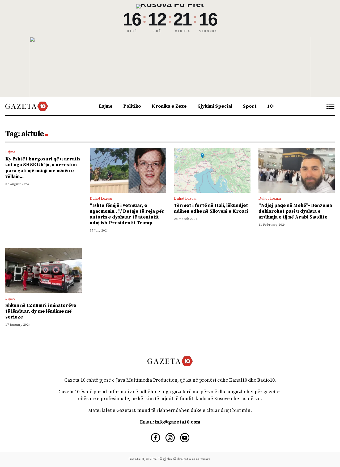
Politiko (132, 106)
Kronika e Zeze (169, 106)
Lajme (106, 106)
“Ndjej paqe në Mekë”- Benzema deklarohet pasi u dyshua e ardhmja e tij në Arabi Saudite (295, 211)
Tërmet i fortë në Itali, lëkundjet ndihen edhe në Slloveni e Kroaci (211, 208)
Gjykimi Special (214, 106)
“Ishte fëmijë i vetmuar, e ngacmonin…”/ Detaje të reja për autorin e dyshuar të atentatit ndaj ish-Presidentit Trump (127, 214)
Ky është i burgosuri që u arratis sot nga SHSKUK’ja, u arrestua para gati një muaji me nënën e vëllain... (42, 168)
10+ (271, 106)
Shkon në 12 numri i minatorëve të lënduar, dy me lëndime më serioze (40, 311)
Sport (250, 106)
